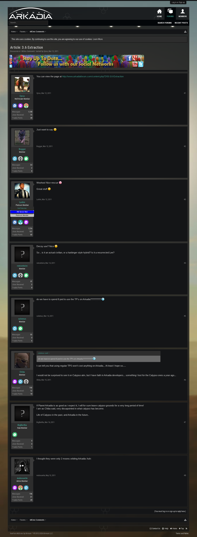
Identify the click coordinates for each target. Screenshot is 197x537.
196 (30, 494)
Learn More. (98, 39)
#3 (185, 199)
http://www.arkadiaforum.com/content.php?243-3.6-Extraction (93, 76)
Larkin (22, 202)
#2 (185, 146)
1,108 (30, 112)
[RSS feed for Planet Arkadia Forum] (186, 529)
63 (31, 235)
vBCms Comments (28, 51)
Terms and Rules (182, 533)
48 (31, 118)
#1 (185, 93)
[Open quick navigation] (185, 31)
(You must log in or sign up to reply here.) (170, 511)
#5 (185, 316)
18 (31, 394)
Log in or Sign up (178, 2)
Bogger (22, 149)
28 (31, 500)
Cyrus (46, 51)
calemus (22, 319)
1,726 (30, 228)
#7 (185, 422)
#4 (185, 263)
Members (183, 16)
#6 (185, 380)
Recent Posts (181, 23)
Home (159, 16)
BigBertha (22, 425)
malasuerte (22, 478)
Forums (170, 16)
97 (31, 281)
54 (31, 165)
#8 (185, 475)
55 (31, 335)
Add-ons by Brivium (31, 533)
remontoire (22, 266)
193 (30, 388)
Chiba (22, 372)
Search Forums (165, 23)
